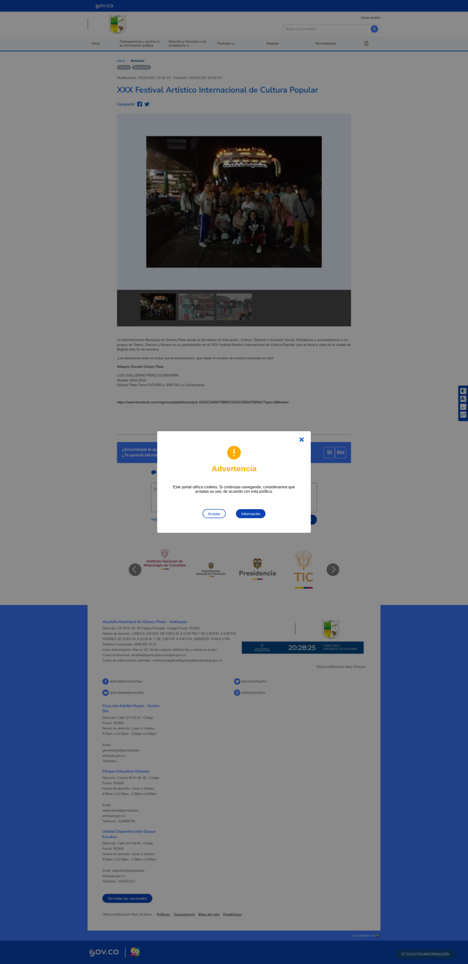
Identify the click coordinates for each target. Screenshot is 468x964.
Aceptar (214, 514)
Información (250, 514)
